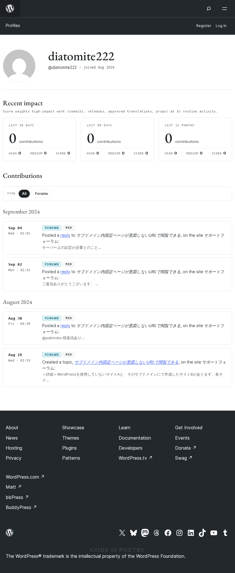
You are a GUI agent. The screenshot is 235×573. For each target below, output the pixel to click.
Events (182, 438)
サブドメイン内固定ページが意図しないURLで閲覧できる (127, 362)
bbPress (17, 497)
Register (203, 26)
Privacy (13, 458)
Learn (124, 427)
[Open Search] (209, 8)
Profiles (13, 25)
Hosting (14, 448)
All (24, 193)
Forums (41, 193)
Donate (186, 448)
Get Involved (189, 427)
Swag (184, 458)
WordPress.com (25, 477)
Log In (221, 26)
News (12, 438)
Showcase (73, 427)
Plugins (69, 448)
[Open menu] (226, 8)
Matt (14, 487)
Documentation (135, 438)
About (12, 427)
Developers (130, 448)
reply (65, 235)
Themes (70, 438)
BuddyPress (21, 507)
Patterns (71, 458)
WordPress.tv (136, 458)
